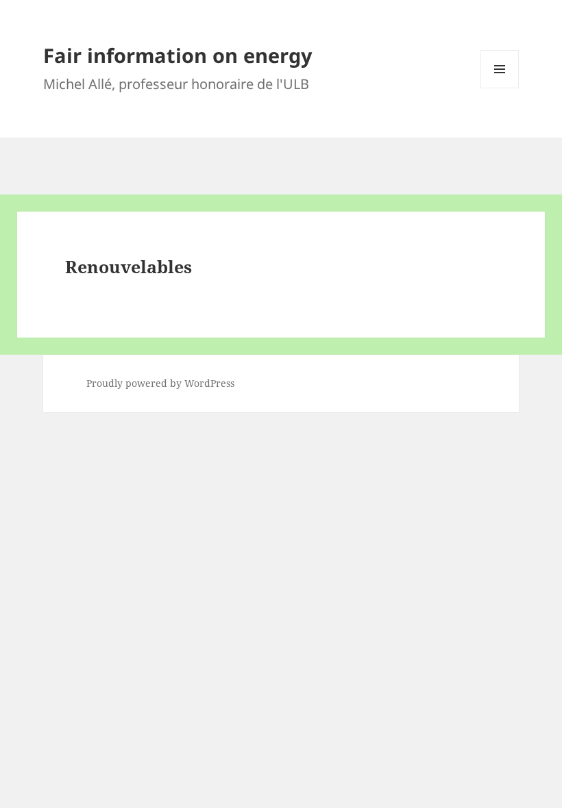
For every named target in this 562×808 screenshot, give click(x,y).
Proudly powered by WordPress (160, 383)
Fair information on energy (178, 55)
